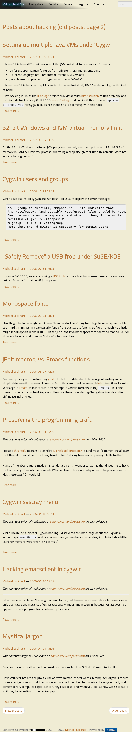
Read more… (11, 110)
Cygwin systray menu (30, 501)
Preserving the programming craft (47, 419)
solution (94, 95)
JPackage (43, 95)
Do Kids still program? (67, 450)
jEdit (51, 379)
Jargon (82, 4)
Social (52, 4)
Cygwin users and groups (35, 179)
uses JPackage (61, 100)
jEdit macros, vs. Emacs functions (46, 359)
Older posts (119, 710)
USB (56, 276)
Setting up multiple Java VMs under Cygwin (59, 44)
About (98, 4)
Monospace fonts (25, 303)
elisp (101, 383)
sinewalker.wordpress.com (67, 439)
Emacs (23, 387)
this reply (20, 450)
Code (67, 4)
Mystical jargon (23, 636)
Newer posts (13, 710)
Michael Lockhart (14, 56)
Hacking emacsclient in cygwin (42, 569)
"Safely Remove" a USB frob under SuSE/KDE (62, 256)
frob (62, 276)
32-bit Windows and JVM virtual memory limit (62, 127)
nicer (84, 95)
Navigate (35, 4)
